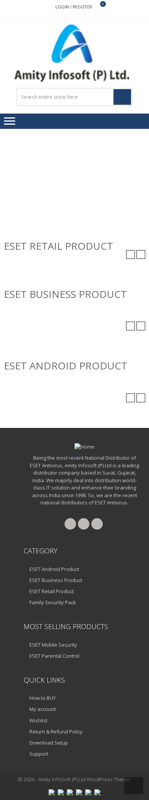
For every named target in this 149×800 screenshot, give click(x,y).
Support (38, 753)
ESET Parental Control (54, 655)
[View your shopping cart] (98, 7)
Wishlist (38, 720)
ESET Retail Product (51, 591)
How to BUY (42, 697)
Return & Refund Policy (56, 731)
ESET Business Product (55, 580)
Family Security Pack (52, 602)
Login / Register (73, 7)
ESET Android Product (54, 569)
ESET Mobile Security (53, 644)
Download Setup (48, 742)
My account (42, 709)
